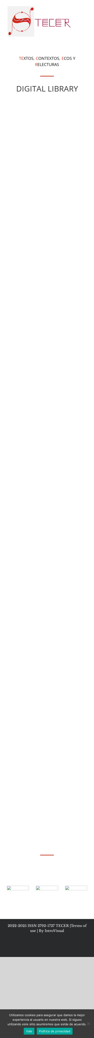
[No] (88, 1023)
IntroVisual (54, 931)
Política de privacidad (54, 1031)
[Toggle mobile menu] (85, 7)
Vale (29, 1031)
